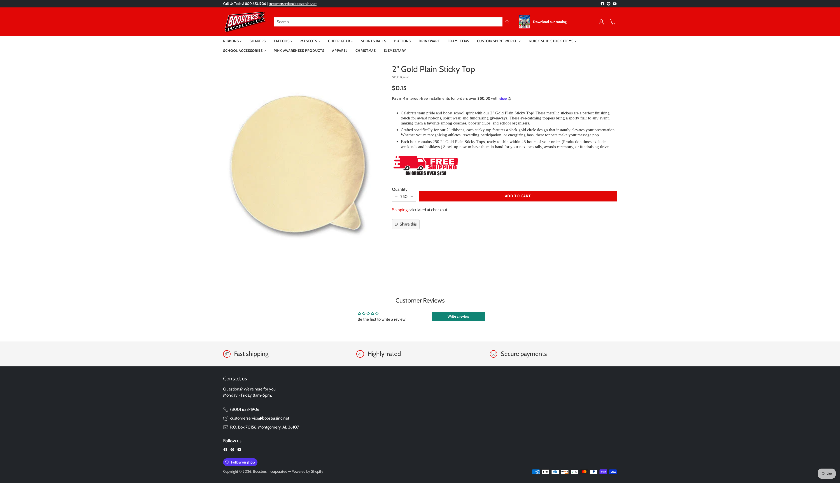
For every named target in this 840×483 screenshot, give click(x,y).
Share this (408, 224)
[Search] (507, 21)
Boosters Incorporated (270, 471)
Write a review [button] (458, 316)
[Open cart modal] (613, 22)
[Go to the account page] (601, 22)
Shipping (400, 209)
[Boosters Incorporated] (245, 22)
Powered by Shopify (307, 471)
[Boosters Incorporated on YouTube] (614, 5)
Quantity (400, 189)
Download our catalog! (550, 22)
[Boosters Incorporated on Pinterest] (608, 5)
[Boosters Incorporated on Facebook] (602, 5)
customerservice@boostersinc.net (293, 4)
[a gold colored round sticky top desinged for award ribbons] (298, 162)
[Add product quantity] (412, 196)
